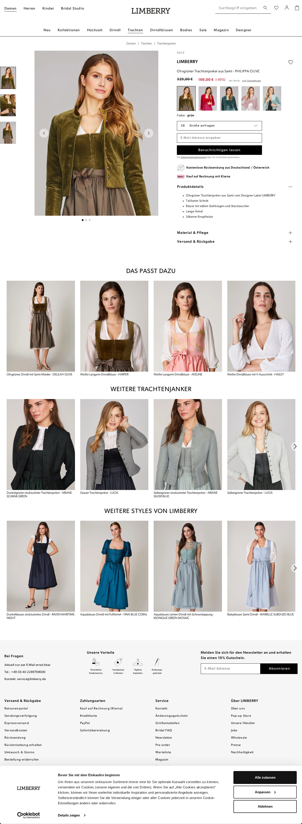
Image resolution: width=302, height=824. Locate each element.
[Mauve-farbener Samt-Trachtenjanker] (250, 98)
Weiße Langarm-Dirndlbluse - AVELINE (178, 374)
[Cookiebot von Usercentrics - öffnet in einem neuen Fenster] (28, 815)
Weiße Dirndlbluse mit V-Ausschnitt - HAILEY (255, 374)
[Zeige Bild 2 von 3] (86, 220)
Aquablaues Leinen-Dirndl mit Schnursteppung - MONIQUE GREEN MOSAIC (184, 616)
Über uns (238, 708)
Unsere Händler (243, 723)
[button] (219, 126)
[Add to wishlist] (290, 62)
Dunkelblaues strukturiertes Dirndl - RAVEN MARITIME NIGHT (41, 616)
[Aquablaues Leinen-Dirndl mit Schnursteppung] (188, 566)
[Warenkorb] (297, 8)
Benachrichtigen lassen (219, 150)
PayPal (85, 723)
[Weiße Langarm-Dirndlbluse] (114, 326)
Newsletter (163, 737)
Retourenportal (16, 708)
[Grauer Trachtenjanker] (114, 444)
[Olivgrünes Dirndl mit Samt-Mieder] (41, 326)
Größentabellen (167, 723)
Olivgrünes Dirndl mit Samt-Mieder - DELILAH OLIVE (39, 374)
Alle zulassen (265, 777)
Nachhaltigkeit (242, 752)
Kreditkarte (88, 716)
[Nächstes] (148, 133)
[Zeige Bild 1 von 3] (83, 220)
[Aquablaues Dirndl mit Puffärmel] (114, 566)
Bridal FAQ (163, 730)
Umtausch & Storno (19, 752)
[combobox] (238, 8)
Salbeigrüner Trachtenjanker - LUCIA (250, 493)
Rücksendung (15, 737)
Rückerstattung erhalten (23, 745)
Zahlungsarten (92, 701)
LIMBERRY (187, 62)
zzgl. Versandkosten (251, 81)
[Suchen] (265, 8)
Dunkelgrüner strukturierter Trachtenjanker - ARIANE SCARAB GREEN (39, 494)
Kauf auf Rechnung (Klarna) (101, 708)
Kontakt (161, 708)
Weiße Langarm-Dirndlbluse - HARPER (104, 374)
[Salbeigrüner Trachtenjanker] (261, 444)
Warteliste (163, 752)
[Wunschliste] (276, 8)
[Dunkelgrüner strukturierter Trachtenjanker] (41, 444)
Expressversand (16, 723)
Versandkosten (16, 730)
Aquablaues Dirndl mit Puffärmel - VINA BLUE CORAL (113, 614)
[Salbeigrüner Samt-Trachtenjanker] (272, 98)
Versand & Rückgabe (22, 701)
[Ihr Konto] (287, 8)
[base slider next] (295, 446)
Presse (236, 745)
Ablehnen (265, 806)
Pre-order (162, 745)
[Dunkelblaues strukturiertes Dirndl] (41, 566)
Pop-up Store (241, 716)
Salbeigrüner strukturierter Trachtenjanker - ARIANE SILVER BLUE (186, 494)
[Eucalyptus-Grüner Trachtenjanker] (229, 98)
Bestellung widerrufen (21, 759)
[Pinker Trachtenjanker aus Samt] (208, 98)
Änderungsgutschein (171, 716)
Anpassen (262, 792)
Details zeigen (69, 815)
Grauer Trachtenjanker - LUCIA (99, 493)
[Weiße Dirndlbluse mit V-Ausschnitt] (261, 326)
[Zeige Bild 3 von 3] (90, 220)
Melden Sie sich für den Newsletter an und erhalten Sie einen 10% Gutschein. (246, 655)
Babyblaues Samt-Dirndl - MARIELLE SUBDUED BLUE (260, 614)
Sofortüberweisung (95, 730)
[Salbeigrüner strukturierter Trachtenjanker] (188, 444)
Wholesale (239, 737)
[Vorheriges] (44, 133)
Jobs (234, 730)
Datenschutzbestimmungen (193, 157)
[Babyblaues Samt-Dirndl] (261, 566)
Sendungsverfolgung (20, 716)
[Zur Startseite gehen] (151, 8)
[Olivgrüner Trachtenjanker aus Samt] (186, 98)
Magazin (161, 759)
